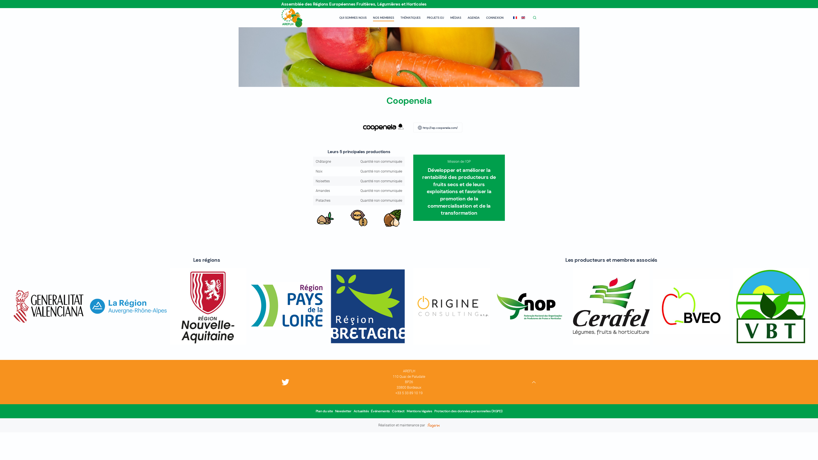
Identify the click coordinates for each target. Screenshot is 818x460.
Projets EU (435, 18)
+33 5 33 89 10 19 (409, 393)
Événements (380, 411)
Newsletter (343, 411)
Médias (455, 18)
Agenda (474, 18)
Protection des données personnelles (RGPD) (468, 411)
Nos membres (383, 18)
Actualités (361, 411)
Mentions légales (419, 411)
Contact (398, 411)
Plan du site (324, 411)
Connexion (495, 18)
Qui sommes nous (353, 18)
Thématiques (410, 18)
